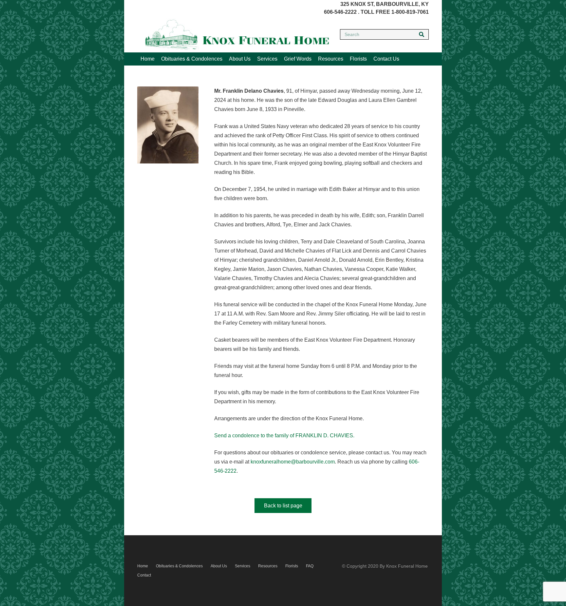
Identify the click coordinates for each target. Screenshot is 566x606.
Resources (267, 566)
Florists (291, 566)
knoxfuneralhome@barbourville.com (293, 461)
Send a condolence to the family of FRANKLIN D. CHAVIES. (284, 435)
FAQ (309, 566)
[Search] (421, 34)
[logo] (233, 34)
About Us (219, 566)
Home (142, 566)
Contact (144, 575)
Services (242, 566)
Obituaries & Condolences (179, 566)
